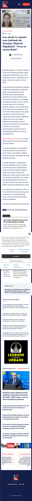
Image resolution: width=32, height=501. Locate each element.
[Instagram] (8, 498)
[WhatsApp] (10, 63)
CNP (14, 209)
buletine (9, 209)
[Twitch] (16, 498)
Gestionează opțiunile (16, 261)
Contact (28, 264)
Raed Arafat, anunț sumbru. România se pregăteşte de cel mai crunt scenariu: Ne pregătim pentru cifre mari (7, 460)
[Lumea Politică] (16, 477)
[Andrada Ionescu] (10, 55)
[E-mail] (22, 63)
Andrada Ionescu (18, 54)
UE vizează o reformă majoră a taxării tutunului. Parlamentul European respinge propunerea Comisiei (16, 426)
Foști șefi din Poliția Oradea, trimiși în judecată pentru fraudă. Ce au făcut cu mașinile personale (16, 417)
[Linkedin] (14, 63)
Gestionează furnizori (12, 250)
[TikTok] (12, 498)
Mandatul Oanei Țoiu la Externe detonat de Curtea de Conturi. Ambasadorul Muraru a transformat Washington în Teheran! (14, 327)
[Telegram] (25, 63)
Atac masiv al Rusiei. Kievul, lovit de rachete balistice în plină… (15, 221)
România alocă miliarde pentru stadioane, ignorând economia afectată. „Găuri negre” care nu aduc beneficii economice (17, 291)
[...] (22, 228)
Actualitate (7, 31)
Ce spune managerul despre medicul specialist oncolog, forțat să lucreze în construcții (16, 436)
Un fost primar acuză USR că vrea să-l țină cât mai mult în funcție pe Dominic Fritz (16, 407)
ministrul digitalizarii (21, 209)
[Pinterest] (6, 63)
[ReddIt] (18, 63)
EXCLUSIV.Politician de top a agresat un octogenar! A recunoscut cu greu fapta (14, 320)
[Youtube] (28, 498)
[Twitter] (2, 63)
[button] (29, 234)
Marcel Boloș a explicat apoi (13, 138)
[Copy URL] (29, 63)
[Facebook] (3, 498)
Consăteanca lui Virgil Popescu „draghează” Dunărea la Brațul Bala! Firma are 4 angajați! (15, 314)
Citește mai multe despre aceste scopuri (24, 250)
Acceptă (16, 256)
